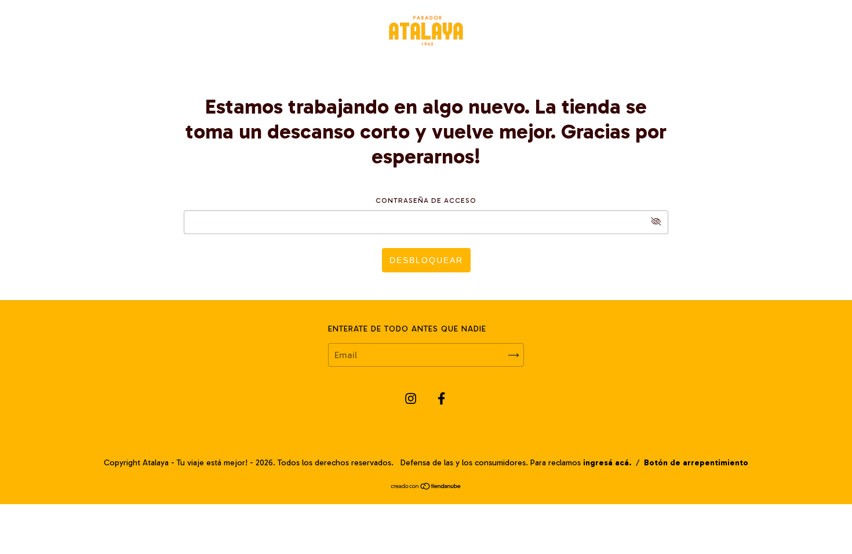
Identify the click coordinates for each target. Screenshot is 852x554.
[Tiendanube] (426, 487)
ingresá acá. (607, 463)
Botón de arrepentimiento (696, 463)
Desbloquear (426, 260)
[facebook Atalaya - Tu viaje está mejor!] (441, 398)
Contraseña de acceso (426, 200)
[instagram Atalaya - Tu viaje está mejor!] (412, 398)
